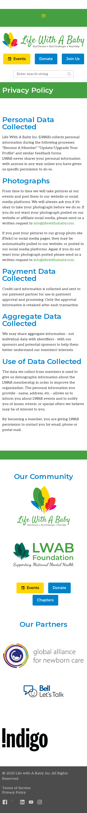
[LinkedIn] (22, 802)
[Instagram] (40, 802)
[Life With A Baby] (43, 48)
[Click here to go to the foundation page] (43, 575)
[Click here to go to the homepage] (43, 526)
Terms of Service (16, 788)
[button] (17, 63)
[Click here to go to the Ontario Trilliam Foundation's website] (43, 667)
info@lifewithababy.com (53, 223)
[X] (14, 802)
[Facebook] (5, 802)
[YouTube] (31, 802)
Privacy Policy (14, 792)
